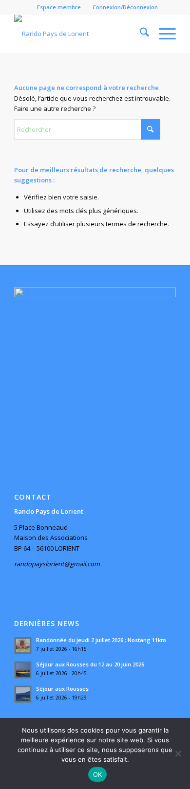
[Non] (178, 753)
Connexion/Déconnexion (125, 7)
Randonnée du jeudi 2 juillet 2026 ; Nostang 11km (101, 640)
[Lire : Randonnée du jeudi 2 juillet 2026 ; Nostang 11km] (23, 645)
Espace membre (59, 7)
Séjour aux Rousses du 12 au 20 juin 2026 (90, 664)
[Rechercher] (139, 33)
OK (97, 774)
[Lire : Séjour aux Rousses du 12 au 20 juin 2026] (23, 670)
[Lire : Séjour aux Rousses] (23, 694)
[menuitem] (59, 7)
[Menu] (162, 33)
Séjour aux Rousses (62, 688)
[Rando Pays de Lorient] (78, 33)
